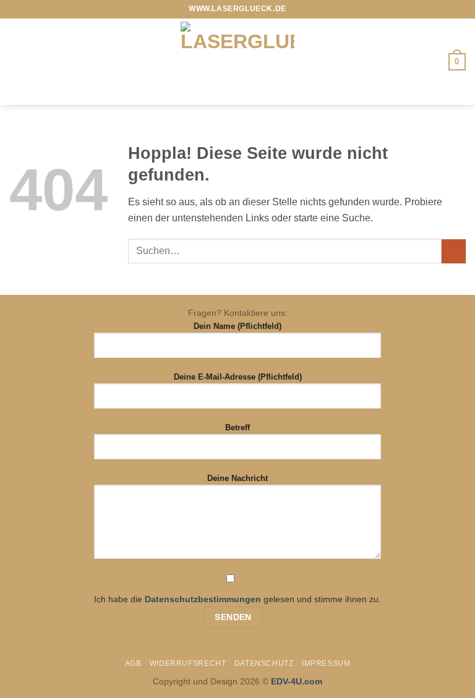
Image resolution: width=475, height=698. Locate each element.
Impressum (326, 663)
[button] (16, 61)
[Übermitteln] (454, 251)
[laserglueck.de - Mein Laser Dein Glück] (237, 62)
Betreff (237, 427)
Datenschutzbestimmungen (203, 599)
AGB (133, 663)
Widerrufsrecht (188, 663)
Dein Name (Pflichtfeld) (237, 326)
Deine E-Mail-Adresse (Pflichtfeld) (238, 376)
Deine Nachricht (237, 478)
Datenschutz (264, 663)
